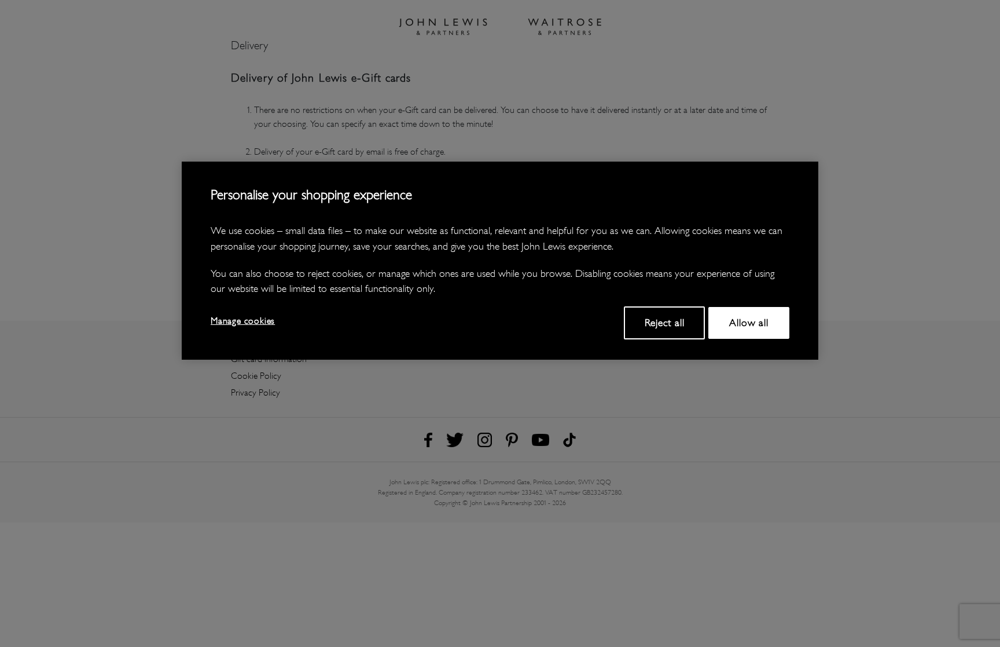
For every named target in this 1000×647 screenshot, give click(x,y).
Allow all (749, 322)
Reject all (665, 322)
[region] (500, 261)
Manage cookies (243, 320)
